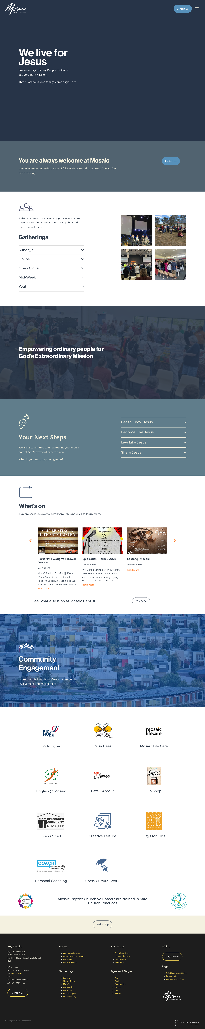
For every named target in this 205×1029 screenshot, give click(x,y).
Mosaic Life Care (154, 746)
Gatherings (66, 971)
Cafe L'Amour (102, 791)
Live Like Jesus (120, 959)
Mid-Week (67, 984)
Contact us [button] (170, 161)
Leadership (67, 959)
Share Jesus (119, 962)
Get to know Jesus (122, 953)
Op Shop (154, 791)
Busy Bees (102, 746)
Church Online (69, 981)
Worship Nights (69, 993)
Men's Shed (51, 836)
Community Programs (72, 953)
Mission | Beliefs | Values (73, 956)
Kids (116, 978)
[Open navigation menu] (197, 9)
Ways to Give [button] (172, 956)
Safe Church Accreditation (176, 973)
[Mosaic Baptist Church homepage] (78, 9)
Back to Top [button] (102, 924)
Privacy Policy (171, 976)
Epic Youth (67, 990)
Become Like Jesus (122, 956)
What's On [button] (141, 601)
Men (116, 990)
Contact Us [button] (18, 992)
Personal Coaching (51, 881)
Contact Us (182, 8)
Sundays (66, 978)
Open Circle (68, 987)
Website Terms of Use (175, 979)
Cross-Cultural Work (102, 881)
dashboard (26, 1021)
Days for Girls (154, 836)
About (63, 947)
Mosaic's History (70, 962)
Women (118, 987)
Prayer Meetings (69, 996)
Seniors (118, 993)
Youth (117, 981)
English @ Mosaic (51, 791)
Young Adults (120, 984)
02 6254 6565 (16, 973)
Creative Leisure (102, 836)
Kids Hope (51, 746)
